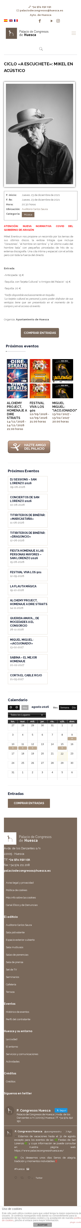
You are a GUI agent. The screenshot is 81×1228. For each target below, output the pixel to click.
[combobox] (27, 715)
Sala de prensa (14, 962)
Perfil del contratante (18, 1019)
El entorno (12, 1046)
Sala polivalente (15, 932)
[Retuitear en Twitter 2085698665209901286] (23, 1178)
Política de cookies (16, 890)
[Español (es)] (5, 20)
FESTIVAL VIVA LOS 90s (37, 406)
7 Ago (69, 1131)
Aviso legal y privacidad (20, 882)
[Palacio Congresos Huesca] (36, 33)
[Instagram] (58, 21)
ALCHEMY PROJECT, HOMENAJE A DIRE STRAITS (17, 410)
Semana (64, 707)
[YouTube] (51, 21)
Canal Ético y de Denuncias (22, 905)
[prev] (11, 707)
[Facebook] (39, 21)
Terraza (10, 991)
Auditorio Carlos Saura (35, 209)
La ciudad (11, 1039)
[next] (16, 707)
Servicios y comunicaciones (22, 1054)
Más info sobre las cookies (21, 897)
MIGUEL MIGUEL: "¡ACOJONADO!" (64, 406)
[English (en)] (11, 20)
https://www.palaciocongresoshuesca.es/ (39, 1150)
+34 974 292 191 (41, 6)
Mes (55, 707)
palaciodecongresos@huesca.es (41, 10)
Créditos (10, 1081)
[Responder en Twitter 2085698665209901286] (16, 1178)
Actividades (12, 1061)
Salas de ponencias (17, 954)
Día (74, 707)
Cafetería (11, 984)
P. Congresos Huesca (28, 1131)
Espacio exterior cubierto (20, 939)
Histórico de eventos (17, 1011)
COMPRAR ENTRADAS (40, 333)
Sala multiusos (14, 947)
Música (28, 214)
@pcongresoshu (53, 1131)
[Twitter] (45, 21)
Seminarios (12, 977)
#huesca (19, 1169)
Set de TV (11, 969)
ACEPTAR (42, 1225)
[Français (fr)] (16, 20)
